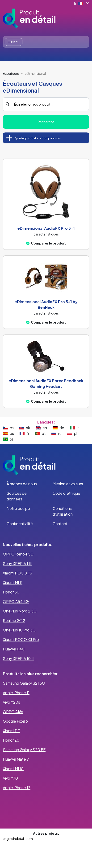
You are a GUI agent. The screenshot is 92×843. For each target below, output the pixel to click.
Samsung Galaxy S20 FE (24, 749)
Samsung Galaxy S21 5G (24, 683)
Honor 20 (11, 740)
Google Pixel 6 (15, 721)
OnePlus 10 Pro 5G (19, 629)
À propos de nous (22, 483)
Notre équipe (18, 508)
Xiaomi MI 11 (12, 582)
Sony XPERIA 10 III (18, 658)
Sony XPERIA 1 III (17, 563)
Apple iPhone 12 (16, 787)
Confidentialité (20, 523)
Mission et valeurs (68, 483)
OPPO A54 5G (16, 601)
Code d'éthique (66, 493)
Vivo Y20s (11, 702)
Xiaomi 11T (11, 730)
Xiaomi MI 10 (13, 768)
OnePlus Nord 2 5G (20, 610)
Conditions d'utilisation (63, 511)
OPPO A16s (13, 711)
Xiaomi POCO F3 (17, 572)
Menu (15, 42)
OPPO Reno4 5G (18, 553)
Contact (60, 523)
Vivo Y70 (10, 778)
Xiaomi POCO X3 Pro (21, 639)
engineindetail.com (18, 838)
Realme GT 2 (14, 620)
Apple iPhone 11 (16, 692)
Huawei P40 (14, 648)
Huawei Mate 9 (16, 759)
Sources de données (17, 496)
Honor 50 (11, 591)
